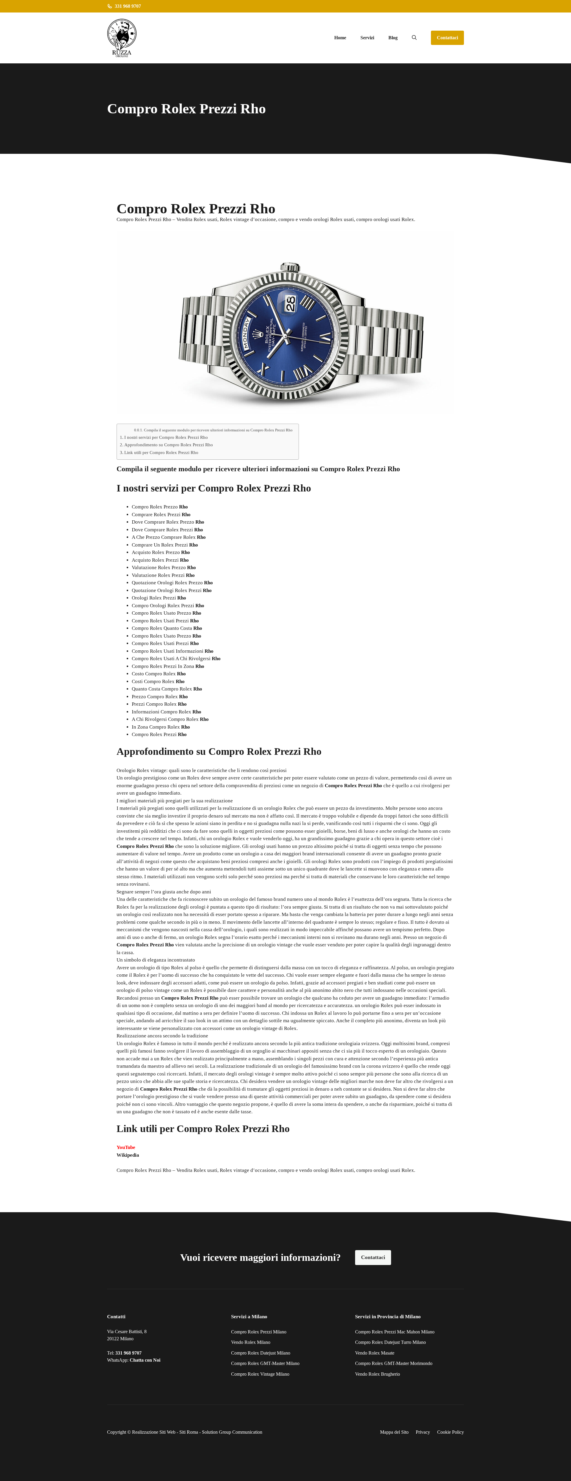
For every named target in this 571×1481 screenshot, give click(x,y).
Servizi (367, 37)
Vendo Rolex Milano (250, 1342)
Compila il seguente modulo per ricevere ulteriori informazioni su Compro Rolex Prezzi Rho (218, 430)
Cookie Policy (450, 1432)
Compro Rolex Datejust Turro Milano (390, 1342)
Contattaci (447, 37)
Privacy (423, 1432)
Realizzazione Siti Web (153, 1432)
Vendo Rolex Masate (374, 1352)
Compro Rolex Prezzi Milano (258, 1331)
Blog (393, 37)
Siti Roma (188, 1432)
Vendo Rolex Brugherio (377, 1374)
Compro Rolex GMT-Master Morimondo (393, 1363)
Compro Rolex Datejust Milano (260, 1352)
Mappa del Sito (394, 1432)
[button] (414, 38)
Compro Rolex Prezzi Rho (144, 1170)
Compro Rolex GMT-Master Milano (265, 1363)
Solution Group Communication (232, 1432)
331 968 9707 (128, 1352)
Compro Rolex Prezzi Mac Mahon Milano (394, 1331)
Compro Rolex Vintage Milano (260, 1374)
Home (340, 37)
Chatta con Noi (145, 1360)
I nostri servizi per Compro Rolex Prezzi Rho (166, 437)
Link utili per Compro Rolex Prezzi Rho (161, 452)
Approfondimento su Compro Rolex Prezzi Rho (168, 444)
